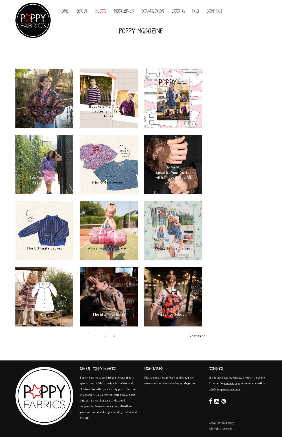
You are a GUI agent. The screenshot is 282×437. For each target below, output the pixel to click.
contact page (232, 383)
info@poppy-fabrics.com (224, 389)
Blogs (100, 11)
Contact (215, 11)
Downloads (152, 11)
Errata (178, 11)
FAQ (195, 11)
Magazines (124, 11)
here (162, 377)
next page (197, 336)
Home (64, 11)
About (82, 11)
